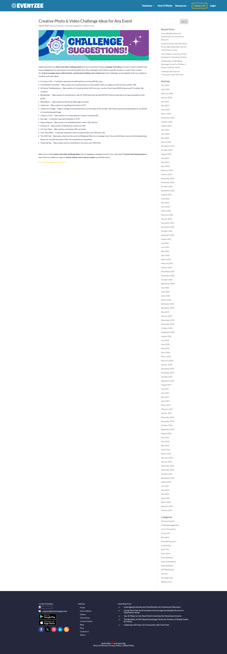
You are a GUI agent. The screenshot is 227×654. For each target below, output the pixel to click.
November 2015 (167, 470)
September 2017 (167, 381)
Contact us (84, 631)
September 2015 (167, 478)
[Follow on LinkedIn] (60, 629)
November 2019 (167, 308)
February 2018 (167, 360)
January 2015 (166, 510)
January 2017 (166, 413)
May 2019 (165, 312)
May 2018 (165, 348)
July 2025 (165, 101)
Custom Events (86, 621)
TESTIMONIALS (167, 569)
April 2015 (165, 498)
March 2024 (166, 142)
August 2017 (166, 385)
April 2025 (165, 109)
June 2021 (165, 247)
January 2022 (166, 219)
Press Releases (167, 557)
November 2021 (167, 227)
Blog (82, 625)
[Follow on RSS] (66, 629)
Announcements (57, 26)
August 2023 (166, 154)
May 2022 (165, 202)
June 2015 (165, 490)
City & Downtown (168, 529)
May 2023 (165, 162)
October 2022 (166, 186)
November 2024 (167, 118)
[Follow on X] (47, 629)
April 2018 (165, 352)
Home (82, 607)
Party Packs (85, 618)
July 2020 (165, 288)
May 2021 (165, 251)
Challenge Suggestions (74, 26)
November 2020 (167, 275)
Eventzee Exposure (168, 541)
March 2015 (166, 502)
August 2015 (166, 482)
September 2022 (167, 190)
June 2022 (165, 199)
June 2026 (165, 89)
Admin (83, 635)
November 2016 (167, 421)
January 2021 (166, 267)
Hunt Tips (165, 549)
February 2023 (167, 170)
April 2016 (165, 449)
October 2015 (166, 474)
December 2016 (167, 417)
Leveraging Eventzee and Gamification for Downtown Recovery (172, 36)
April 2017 (165, 401)
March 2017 (166, 405)
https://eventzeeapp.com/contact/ (52, 162)
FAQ (82, 628)
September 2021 (167, 235)
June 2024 (165, 134)
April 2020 (165, 296)
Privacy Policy (114, 645)
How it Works (85, 611)
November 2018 (167, 324)
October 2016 (166, 425)
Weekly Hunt (89, 26)
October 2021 (166, 231)
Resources (180, 5)
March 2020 (166, 300)
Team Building (167, 565)
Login (213, 5)
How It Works (165, 5)
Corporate (165, 533)
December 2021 (167, 223)
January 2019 (166, 316)
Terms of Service (100, 645)
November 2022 (167, 182)
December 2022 (167, 178)
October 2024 (166, 122)
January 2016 (166, 462)
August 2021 (166, 239)
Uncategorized (167, 578)
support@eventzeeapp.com (54, 611)
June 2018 (165, 344)
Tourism (164, 574)
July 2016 (165, 437)
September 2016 (167, 429)
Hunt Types (165, 553)
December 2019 (167, 304)
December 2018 (167, 320)
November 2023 (167, 146)
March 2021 (166, 259)
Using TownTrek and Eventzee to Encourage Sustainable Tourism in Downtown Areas (174, 46)
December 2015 (167, 466)
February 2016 (167, 458)
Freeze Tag (120, 643)
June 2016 (165, 441)
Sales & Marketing (168, 561)
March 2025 (166, 114)
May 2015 (165, 494)
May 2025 (165, 105)
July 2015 (165, 486)
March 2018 (166, 356)
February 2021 (167, 263)
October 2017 (166, 377)
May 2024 (165, 138)
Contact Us (199, 5)
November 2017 (167, 373)
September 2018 (167, 332)
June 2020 (165, 292)
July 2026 (165, 85)
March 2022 (166, 211)
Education (165, 537)
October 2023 (166, 150)
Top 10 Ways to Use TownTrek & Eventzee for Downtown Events (152, 616)
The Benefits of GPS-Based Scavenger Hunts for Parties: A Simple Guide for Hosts (173, 64)
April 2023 (165, 166)
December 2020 (167, 271)
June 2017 (165, 393)
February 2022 (167, 215)
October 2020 (166, 280)
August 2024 (166, 126)
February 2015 (167, 506)
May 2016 (165, 445)
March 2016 (166, 454)
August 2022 (166, 194)
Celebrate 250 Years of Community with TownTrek (146, 625)
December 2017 (167, 368)
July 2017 (165, 389)
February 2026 (167, 93)
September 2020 (167, 283)
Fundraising (166, 545)
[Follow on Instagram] (53, 629)
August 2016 (166, 433)
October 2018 (166, 328)
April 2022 (165, 207)
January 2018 (166, 364)
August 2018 (166, 336)
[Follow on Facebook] (41, 629)
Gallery (83, 614)
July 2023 (165, 158)
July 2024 (165, 130)
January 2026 (166, 97)
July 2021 (165, 243)
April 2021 (165, 255)
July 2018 (165, 340)
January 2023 (166, 174)
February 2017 (167, 409)
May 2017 (165, 397)
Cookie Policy (128, 645)
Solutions (147, 5)
